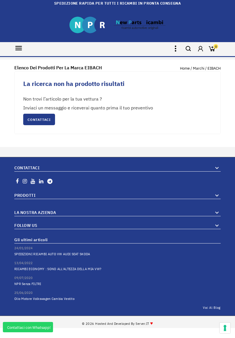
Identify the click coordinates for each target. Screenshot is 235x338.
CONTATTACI (39, 119)
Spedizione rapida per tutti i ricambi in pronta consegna (117, 3)
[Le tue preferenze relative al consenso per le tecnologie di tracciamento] (225, 328)
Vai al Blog (212, 308)
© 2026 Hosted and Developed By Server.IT (117, 324)
